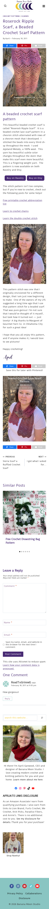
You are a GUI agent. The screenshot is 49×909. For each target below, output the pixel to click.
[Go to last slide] (7, 520)
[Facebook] (12, 886)
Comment (10, 586)
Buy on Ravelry (15, 178)
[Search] (42, 717)
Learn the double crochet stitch (20, 218)
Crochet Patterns (11, 16)
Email (8, 634)
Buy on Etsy (35, 178)
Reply (7, 699)
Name (8, 622)
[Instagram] (18, 886)
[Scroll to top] (42, 905)
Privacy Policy (15, 893)
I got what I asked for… (36, 461)
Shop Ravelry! (13, 855)
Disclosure (24, 898)
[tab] (19, 551)
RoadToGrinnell (21, 682)
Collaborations (33, 893)
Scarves (25, 16)
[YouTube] (37, 886)
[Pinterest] (24, 886)
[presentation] (24, 512)
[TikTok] (31, 886)
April (7, 38)
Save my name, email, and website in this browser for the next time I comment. (24, 644)
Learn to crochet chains (16, 211)
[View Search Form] (5, 6)
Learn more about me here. (28, 779)
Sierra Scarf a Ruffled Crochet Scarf (11, 462)
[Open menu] (43, 6)
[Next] (42, 520)
